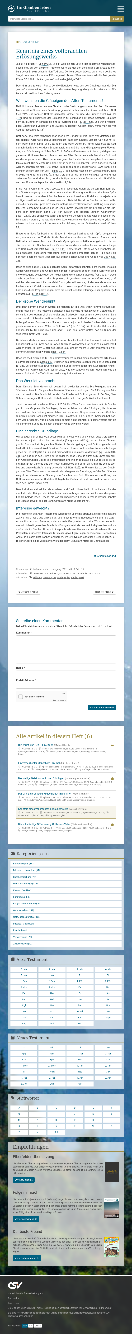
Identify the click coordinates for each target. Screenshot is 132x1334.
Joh (108, 1047)
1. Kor (80, 1053)
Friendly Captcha (59, 700)
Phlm (52, 1071)
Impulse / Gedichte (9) (24, 923)
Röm (52, 1053)
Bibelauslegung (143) (23, 863)
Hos (108, 1005)
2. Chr (52, 987)
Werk (81, 577)
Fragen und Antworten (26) (26, 903)
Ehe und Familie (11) (23, 890)
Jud (52, 1083)
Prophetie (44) (20, 930)
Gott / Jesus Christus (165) (26, 917)
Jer (108, 999)
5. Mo (24, 975)
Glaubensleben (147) (23, 910)
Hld (52, 999)
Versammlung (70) (22, 937)
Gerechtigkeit (49, 577)
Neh (108, 987)
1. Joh (80, 1078)
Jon (108, 1011)
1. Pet (24, 1078)
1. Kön (80, 981)
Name (20, 667)
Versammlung (29, 42)
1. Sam (23, 981)
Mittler (60, 577)
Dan (80, 1005)
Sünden (74, 577)
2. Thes (52, 1065)
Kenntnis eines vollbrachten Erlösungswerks (61, 811)
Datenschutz (14, 1298)
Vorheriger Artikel (29, 592)
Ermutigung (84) (21, 897)
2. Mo (52, 969)
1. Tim (80, 1065)
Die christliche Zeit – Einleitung (62, 749)
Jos (52, 975)
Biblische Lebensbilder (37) (26, 870)
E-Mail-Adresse (26, 680)
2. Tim (108, 1065)
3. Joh (24, 1083)
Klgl (24, 1005)
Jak (108, 1071)
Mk (51, 1047)
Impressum (13, 1303)
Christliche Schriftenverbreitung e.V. (25, 1293)
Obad (80, 1011)
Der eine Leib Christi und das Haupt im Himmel (65, 796)
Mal (80, 1023)
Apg (24, 1053)
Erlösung (37, 577)
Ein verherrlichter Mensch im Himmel (65, 766)
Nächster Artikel (103, 592)
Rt (108, 975)
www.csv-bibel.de (24, 1180)
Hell (31, 1326)
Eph (52, 1059)
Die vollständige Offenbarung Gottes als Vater (64, 827)
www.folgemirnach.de (26, 1219)
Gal (24, 1059)
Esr (80, 987)
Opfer (67, 577)
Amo (52, 1011)
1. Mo (24, 969)
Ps (80, 993)
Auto (25, 1326)
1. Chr (24, 987)
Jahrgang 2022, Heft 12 (63, 569)
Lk (80, 1047)
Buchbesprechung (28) (24, 877)
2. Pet (52, 1078)
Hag (24, 1023)
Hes (52, 1005)
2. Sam (51, 981)
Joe (24, 1011)
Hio (52, 993)
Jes (80, 999)
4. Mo (108, 969)
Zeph (108, 1017)
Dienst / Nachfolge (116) (25, 883)
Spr (108, 993)
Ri (80, 975)
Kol (108, 1059)
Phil (80, 1059)
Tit (24, 1071)
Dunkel (38, 1326)
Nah (52, 1017)
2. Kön (108, 981)
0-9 (56, 1132)
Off (80, 1083)
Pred (24, 999)
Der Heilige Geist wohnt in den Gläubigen (65, 781)
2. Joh (108, 1078)
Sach (51, 1023)
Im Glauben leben (34, 8)
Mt (24, 1047)
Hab (80, 1017)
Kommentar (24, 632)
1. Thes (24, 1065)
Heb (80, 1071)
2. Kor (108, 1053)
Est (24, 993)
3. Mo (80, 969)
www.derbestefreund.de (27, 1258)
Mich (24, 1017)
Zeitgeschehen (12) (22, 943)
